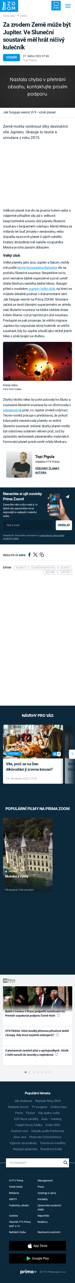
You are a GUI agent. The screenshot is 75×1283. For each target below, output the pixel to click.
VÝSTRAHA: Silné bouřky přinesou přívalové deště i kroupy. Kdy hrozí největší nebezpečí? (37, 1033)
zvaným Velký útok (42, 289)
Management (45, 1180)
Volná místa (15, 1186)
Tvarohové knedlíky (52, 1143)
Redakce (43, 1221)
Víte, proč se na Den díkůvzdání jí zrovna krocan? (29, 766)
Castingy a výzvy (47, 1192)
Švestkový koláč (51, 1149)
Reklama (14, 1192)
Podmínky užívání (19, 1205)
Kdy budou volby (49, 1113)
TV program (39, 1107)
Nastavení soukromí (49, 1232)
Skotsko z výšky (17, 876)
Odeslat (64, 525)
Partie (19, 1113)
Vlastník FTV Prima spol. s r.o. (20, 1223)
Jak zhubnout (23, 1101)
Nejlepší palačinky (25, 1149)
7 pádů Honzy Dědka (28, 1125)
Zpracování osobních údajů (49, 1207)
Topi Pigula (30, 60)
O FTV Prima (16, 1180)
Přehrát (13, 871)
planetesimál (12, 410)
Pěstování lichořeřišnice (45, 1137)
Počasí (30, 1113)
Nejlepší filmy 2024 (48, 1101)
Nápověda (43, 1215)
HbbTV (13, 1199)
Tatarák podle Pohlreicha (47, 1131)
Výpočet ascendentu (23, 1143)
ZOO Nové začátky (26, 1119)
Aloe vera (20, 1137)
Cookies (13, 1215)
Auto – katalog (51, 1119)
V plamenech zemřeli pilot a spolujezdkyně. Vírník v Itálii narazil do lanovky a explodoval (36, 1052)
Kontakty (43, 1199)
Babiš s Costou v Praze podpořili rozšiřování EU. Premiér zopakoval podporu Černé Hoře (35, 1013)
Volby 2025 (52, 1125)
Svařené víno (19, 1131)
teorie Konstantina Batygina (37, 268)
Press (41, 1186)
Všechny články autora (47, 470)
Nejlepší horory (18, 1107)
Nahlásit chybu (17, 1232)
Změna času (58, 1107)
